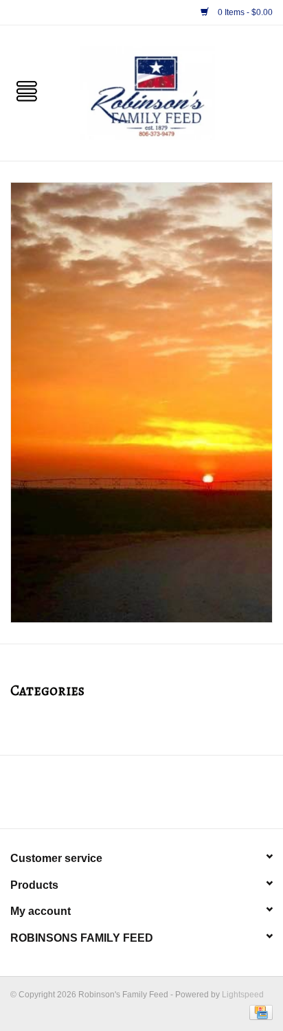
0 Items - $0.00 (244, 12)
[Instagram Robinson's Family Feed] (154, 797)
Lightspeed (243, 994)
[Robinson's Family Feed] (168, 92)
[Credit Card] (259, 1012)
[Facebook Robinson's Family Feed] (129, 797)
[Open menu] (27, 90)
